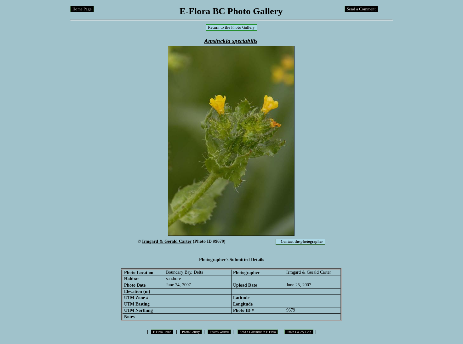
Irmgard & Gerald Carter (166, 241)
